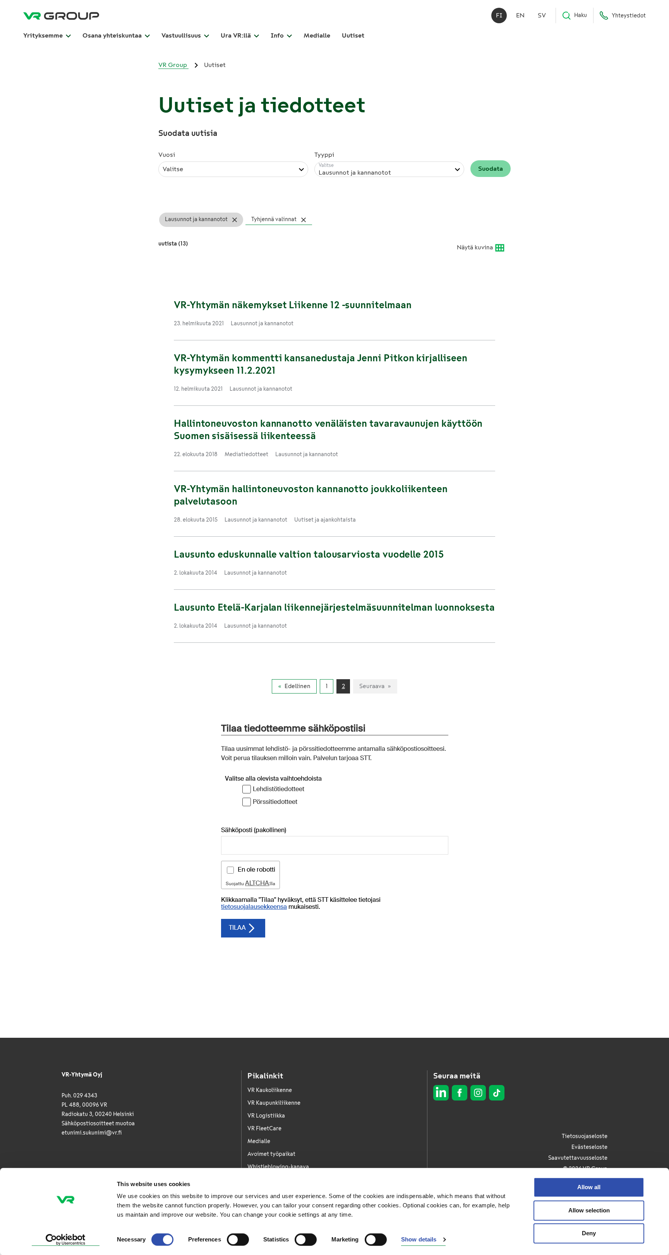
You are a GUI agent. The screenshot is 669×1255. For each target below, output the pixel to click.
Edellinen (297, 686)
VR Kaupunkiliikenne (273, 1103)
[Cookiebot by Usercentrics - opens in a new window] (65, 1240)
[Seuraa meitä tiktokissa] (496, 1092)
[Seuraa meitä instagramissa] (478, 1092)
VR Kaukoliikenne (269, 1090)
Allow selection (589, 1210)
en (520, 15)
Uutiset (353, 35)
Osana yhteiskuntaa (112, 35)
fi (499, 15)
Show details (418, 1239)
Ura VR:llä (236, 35)
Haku (580, 15)
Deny (589, 1233)
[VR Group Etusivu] (61, 15)
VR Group (173, 65)
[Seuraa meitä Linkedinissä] (441, 1092)
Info (278, 35)
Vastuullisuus (181, 35)
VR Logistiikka (266, 1116)
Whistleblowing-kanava (278, 1167)
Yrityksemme (43, 35)
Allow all (588, 1187)
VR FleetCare (264, 1128)
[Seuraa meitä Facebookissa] (459, 1092)
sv (542, 15)
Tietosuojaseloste (584, 1136)
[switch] (238, 1239)
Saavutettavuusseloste (577, 1158)
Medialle (317, 35)
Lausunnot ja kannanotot (196, 219)
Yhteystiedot (629, 15)
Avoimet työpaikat (271, 1154)
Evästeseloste (589, 1147)
